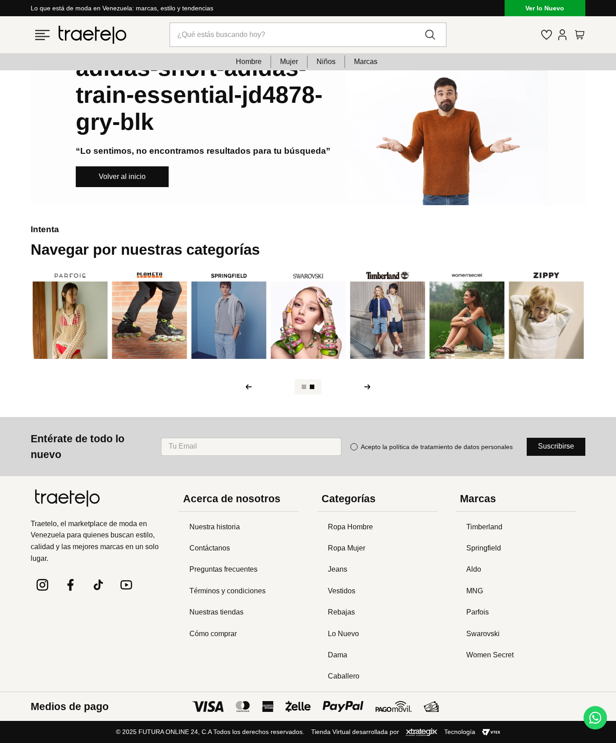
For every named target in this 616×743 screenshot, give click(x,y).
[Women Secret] (467, 315)
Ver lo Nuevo (544, 8)
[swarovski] (308, 315)
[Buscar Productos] (432, 34)
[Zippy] (546, 315)
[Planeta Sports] (149, 315)
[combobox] (308, 35)
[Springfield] (229, 315)
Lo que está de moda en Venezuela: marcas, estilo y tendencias (122, 8)
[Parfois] (70, 315)
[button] (44, 35)
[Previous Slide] (465, 8)
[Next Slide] (477, 8)
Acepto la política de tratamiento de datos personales (437, 446)
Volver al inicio (122, 176)
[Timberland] (387, 315)
